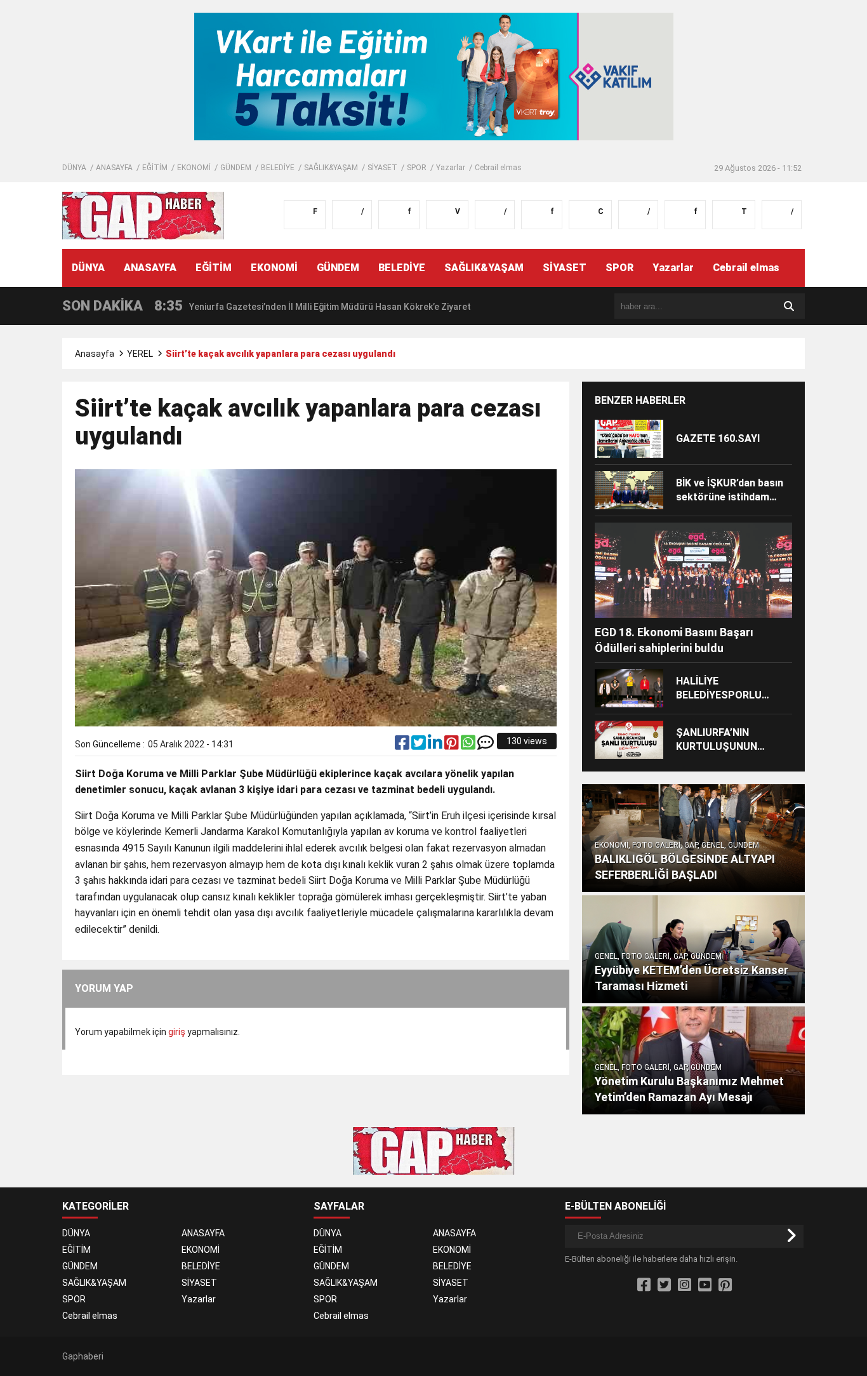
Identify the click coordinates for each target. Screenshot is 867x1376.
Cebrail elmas (498, 167)
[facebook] (403, 745)
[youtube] (704, 1285)
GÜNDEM (235, 167)
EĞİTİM (155, 167)
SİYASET (382, 167)
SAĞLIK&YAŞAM (331, 167)
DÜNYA (74, 167)
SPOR (417, 167)
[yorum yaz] (485, 745)
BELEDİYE (278, 167)
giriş (176, 1032)
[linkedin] (436, 745)
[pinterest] (452, 745)
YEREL (140, 354)
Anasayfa (94, 354)
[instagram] (684, 1285)
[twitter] (419, 745)
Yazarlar (450, 167)
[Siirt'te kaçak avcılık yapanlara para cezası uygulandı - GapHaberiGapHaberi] (143, 215)
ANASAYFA (114, 167)
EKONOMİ (194, 167)
